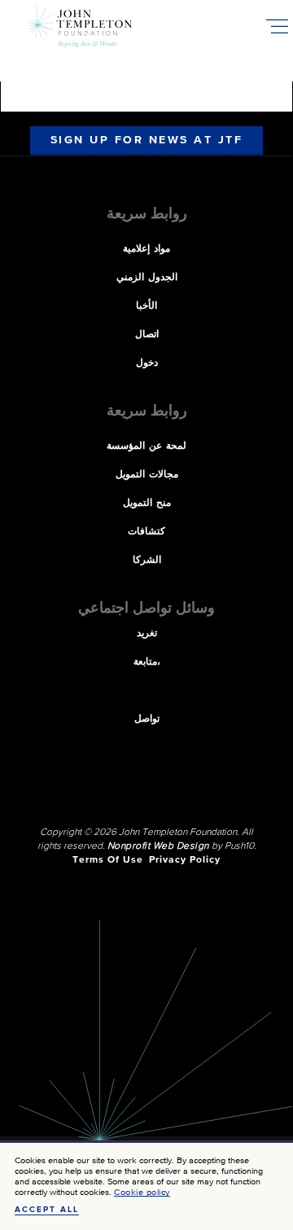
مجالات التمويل (147, 475)
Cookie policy (142, 1192)
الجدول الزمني (146, 278)
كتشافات (146, 532)
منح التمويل (147, 503)
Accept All (47, 1210)
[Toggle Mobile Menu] (276, 26)
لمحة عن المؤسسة (146, 446)
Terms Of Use (107, 860)
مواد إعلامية (146, 249)
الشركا (147, 560)
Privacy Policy (185, 860)
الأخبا (146, 306)
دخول (147, 363)
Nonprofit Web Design (158, 846)
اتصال (147, 335)
